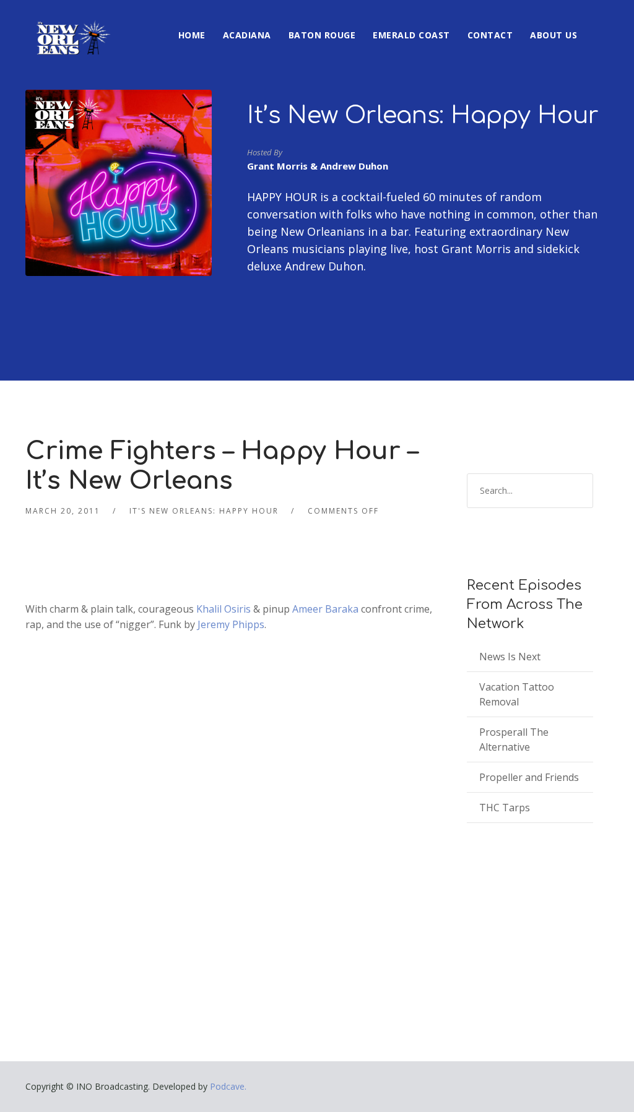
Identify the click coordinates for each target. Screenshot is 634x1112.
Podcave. (228, 1086)
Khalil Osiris (223, 609)
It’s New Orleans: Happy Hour (423, 116)
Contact (490, 35)
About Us (553, 35)
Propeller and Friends (529, 777)
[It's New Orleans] (71, 27)
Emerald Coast (411, 35)
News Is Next (510, 656)
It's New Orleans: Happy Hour (204, 511)
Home (192, 35)
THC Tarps (504, 807)
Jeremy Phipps (231, 624)
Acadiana (247, 35)
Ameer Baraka (325, 609)
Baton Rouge (322, 35)
